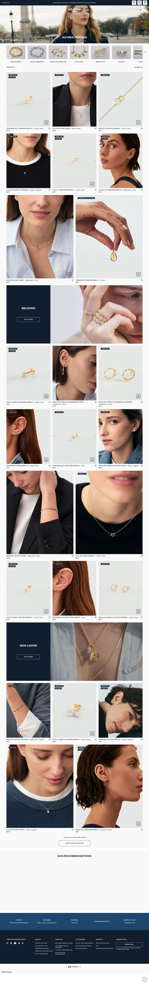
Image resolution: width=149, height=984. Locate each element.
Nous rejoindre (41, 953)
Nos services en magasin (61, 946)
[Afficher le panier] (146, 10)
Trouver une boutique (44, 951)
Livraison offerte (102, 921)
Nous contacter (102, 943)
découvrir (28, 319)
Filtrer (137, 67)
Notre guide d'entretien (60, 953)
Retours (47, 921)
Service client (130, 921)
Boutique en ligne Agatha (13, 40)
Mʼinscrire (129, 944)
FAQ (97, 945)
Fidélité (19, 921)
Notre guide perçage (63, 950)
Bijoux (29, 40)
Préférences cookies (104, 948)
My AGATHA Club (41, 945)
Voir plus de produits (74, 843)
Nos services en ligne (64, 943)
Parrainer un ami (42, 948)
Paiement (74, 921)
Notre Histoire (41, 943)
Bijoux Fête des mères (84, 943)
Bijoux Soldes (81, 948)
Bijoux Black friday (83, 945)
